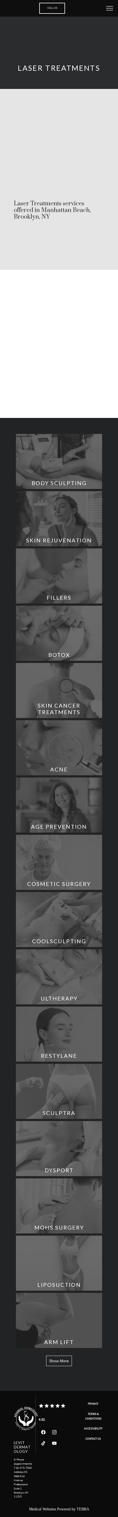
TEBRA (83, 1509)
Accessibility (93, 1429)
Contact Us (93, 1439)
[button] (109, 8)
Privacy (93, 1404)
